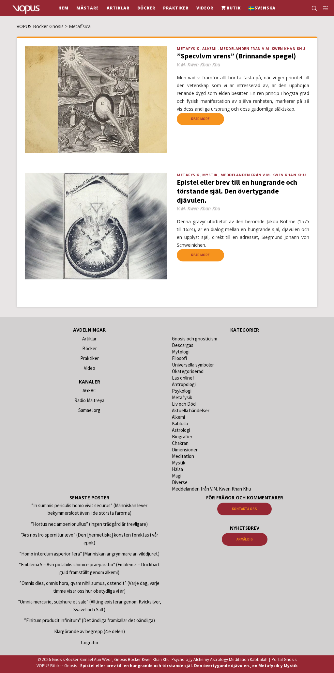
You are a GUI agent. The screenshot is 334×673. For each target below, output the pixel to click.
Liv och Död (184, 404)
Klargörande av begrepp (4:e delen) (89, 631)
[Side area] (323, 8)
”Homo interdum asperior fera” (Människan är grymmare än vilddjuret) (89, 554)
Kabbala (180, 423)
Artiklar (89, 339)
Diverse (180, 482)
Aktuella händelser (190, 410)
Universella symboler (193, 365)
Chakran (180, 443)
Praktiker (89, 358)
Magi (176, 476)
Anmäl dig (244, 539)
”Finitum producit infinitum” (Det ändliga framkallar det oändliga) (89, 620)
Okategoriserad (188, 371)
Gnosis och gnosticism (194, 339)
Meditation (183, 456)
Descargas (182, 345)
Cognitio (89, 642)
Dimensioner (185, 449)
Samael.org (89, 410)
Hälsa (177, 469)
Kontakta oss (244, 509)
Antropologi (184, 384)
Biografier (182, 436)
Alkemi (209, 48)
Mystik (210, 174)
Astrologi (181, 430)
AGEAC (89, 390)
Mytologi (181, 352)
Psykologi (181, 391)
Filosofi (179, 358)
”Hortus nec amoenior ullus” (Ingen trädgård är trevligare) (89, 524)
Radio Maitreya (89, 400)
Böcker (89, 348)
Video (89, 368)
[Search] (311, 8)
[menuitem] (262, 8)
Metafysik (188, 48)
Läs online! (183, 378)
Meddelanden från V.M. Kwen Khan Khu (263, 48)
